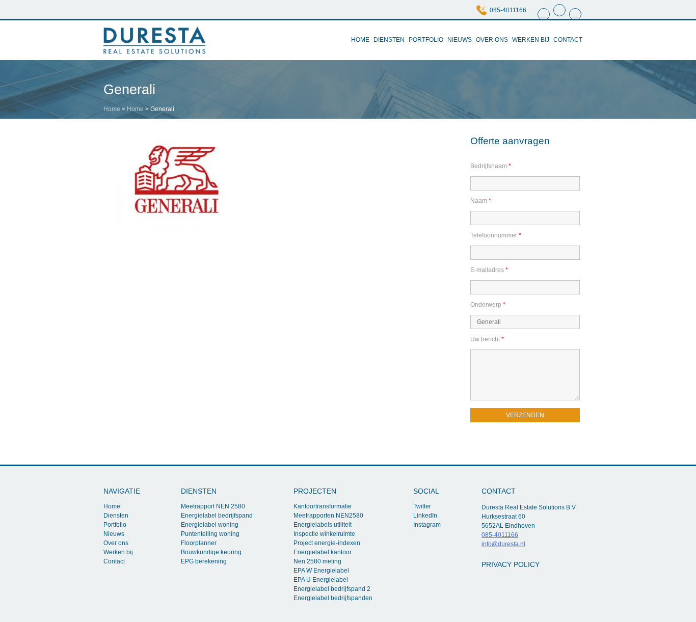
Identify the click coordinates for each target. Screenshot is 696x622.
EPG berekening (204, 561)
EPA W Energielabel (321, 570)
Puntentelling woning (210, 533)
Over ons (492, 39)
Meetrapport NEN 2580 (213, 506)
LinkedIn (425, 515)
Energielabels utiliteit (322, 524)
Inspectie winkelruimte (324, 533)
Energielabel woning (209, 524)
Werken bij (530, 39)
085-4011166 (508, 10)
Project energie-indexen (326, 543)
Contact (567, 39)
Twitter (422, 506)
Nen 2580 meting (317, 561)
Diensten (389, 39)
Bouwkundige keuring (211, 552)
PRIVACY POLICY (510, 564)
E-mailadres (489, 270)
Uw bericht (487, 339)
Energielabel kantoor (322, 552)
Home (360, 39)
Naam (480, 200)
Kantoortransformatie (322, 506)
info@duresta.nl (503, 544)
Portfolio (426, 39)
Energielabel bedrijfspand (217, 515)
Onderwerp (487, 304)
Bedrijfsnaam (490, 166)
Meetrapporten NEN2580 (328, 515)
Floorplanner (199, 543)
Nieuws (459, 39)
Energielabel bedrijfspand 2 (331, 588)
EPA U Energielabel (320, 579)
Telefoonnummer (495, 235)
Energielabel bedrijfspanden (332, 598)
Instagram (427, 524)
